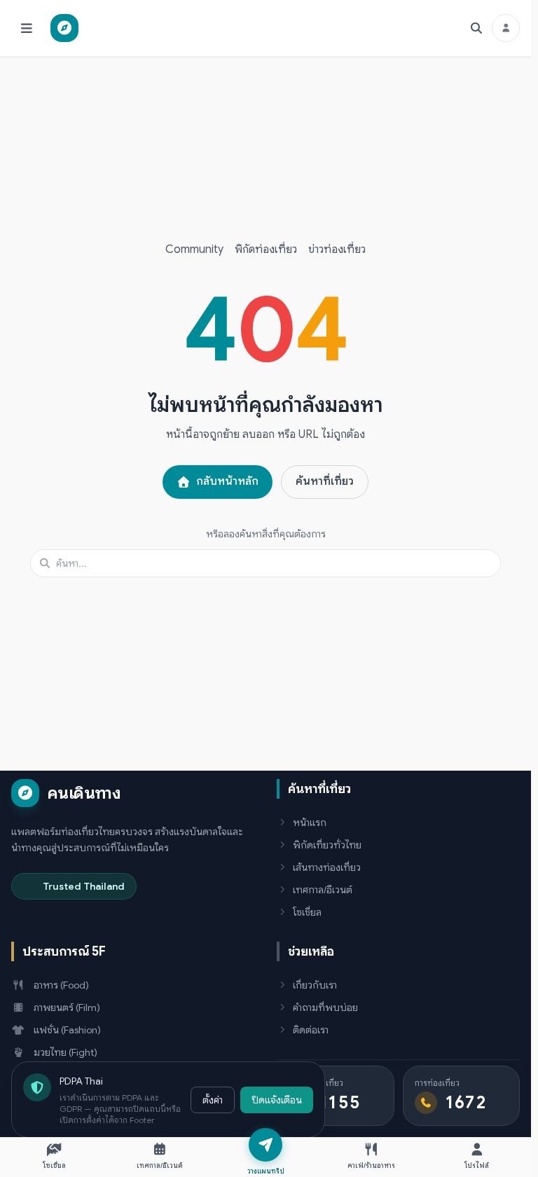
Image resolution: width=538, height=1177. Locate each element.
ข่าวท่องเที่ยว (337, 249)
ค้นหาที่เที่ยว (325, 481)
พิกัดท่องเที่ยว (266, 249)
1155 (340, 1102)
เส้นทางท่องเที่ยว (327, 867)
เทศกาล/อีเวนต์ (322, 889)
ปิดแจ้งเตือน (276, 1100)
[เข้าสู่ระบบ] (506, 28)
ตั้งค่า (212, 1100)
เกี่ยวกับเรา (315, 985)
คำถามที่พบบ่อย (325, 1007)
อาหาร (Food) (61, 985)
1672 (467, 1102)
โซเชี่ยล (307, 912)
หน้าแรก (309, 822)
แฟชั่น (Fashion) (67, 1030)
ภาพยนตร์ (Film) (67, 1007)
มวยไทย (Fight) (65, 1052)
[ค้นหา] (476, 28)
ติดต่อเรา (311, 1030)
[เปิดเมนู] (26, 28)
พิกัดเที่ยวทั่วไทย (327, 845)
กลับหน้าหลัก (227, 481)
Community (194, 249)
